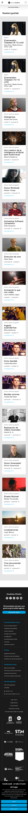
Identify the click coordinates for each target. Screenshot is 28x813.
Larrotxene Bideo (13, 7)
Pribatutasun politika (14, 708)
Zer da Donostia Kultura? (10, 625)
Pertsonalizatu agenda (14, 612)
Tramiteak (6, 642)
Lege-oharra (14, 699)
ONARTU (14, 801)
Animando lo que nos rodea (12, 292)
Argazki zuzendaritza (10, 327)
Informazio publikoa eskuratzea (12, 676)
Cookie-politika (13, 797)
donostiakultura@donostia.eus (13, 694)
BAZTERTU (14, 805)
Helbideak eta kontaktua (10, 628)
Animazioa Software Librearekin (13, 223)
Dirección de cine (12, 257)
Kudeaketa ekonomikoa (10, 673)
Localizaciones (11, 531)
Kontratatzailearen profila (10, 639)
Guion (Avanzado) (12, 464)
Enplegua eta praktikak (10, 633)
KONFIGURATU (14, 809)
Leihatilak (6, 687)
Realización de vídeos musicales (12, 429)
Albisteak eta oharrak (9, 653)
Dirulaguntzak (7, 636)
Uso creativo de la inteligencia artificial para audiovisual (14, 153)
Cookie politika (14, 705)
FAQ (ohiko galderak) (9, 685)
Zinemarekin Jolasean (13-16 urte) (13, 81)
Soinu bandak (10, 362)
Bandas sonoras (11, 395)
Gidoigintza (10, 118)
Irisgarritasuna (14, 702)
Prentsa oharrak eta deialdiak (11, 656)
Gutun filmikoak (11, 189)
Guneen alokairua (8, 631)
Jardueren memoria (9, 644)
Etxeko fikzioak (11, 497)
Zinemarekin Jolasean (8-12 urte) (14, 43)
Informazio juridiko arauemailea (12, 670)
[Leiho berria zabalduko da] (7, 598)
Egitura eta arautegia (9, 668)
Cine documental (12, 564)
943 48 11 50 (8, 691)
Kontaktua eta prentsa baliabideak (13, 659)
